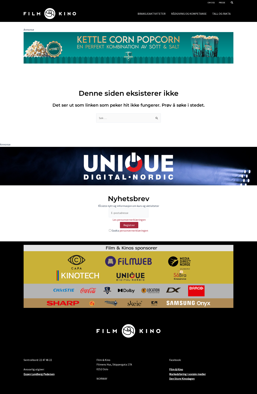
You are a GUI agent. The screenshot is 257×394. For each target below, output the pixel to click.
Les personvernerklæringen (129, 219)
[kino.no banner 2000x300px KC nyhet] (128, 47)
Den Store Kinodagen (182, 378)
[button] (232, 3)
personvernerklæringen (134, 230)
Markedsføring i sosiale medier (187, 374)
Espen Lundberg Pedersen (39, 374)
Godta (129, 230)
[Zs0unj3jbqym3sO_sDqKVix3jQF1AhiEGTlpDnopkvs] (128, 166)
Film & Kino (176, 369)
